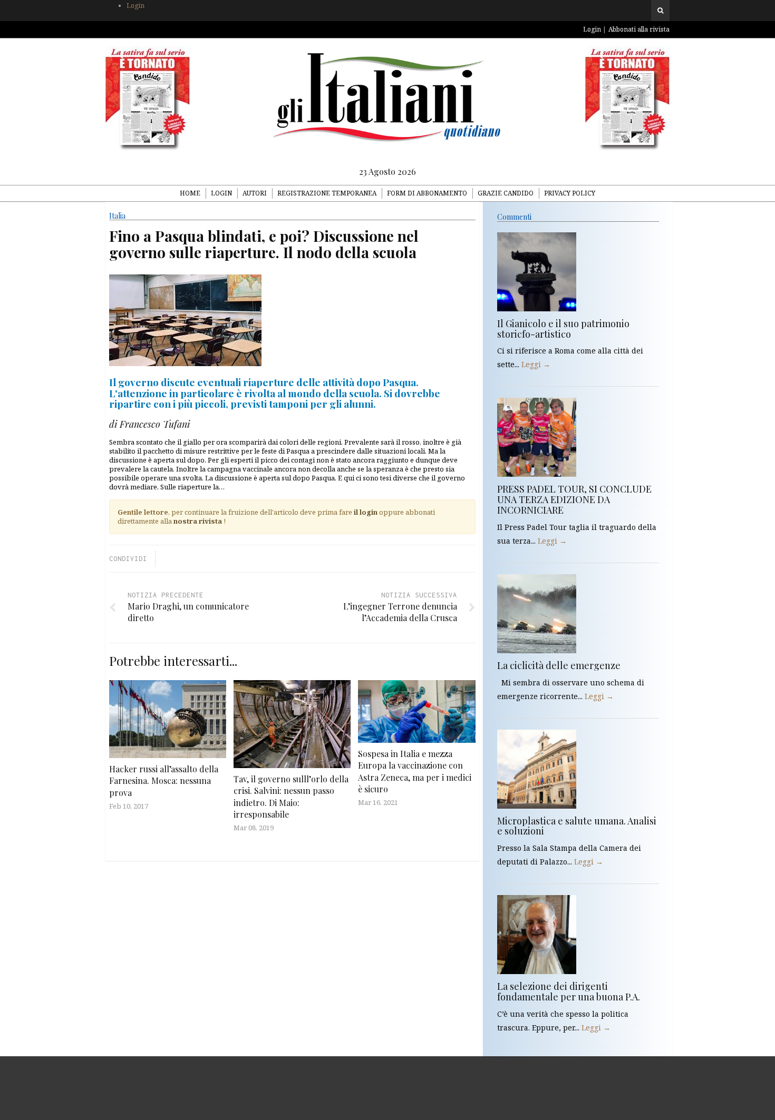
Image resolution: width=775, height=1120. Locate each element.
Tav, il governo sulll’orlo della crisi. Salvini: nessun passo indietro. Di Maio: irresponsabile (291, 796)
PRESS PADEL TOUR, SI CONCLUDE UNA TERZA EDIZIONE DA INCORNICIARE (574, 499)
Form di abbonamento (427, 193)
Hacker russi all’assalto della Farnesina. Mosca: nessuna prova (163, 780)
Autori (255, 193)
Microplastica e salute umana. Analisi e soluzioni (576, 826)
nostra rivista (197, 521)
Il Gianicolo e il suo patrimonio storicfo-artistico (563, 328)
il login (365, 512)
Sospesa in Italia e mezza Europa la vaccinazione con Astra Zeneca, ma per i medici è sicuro (414, 771)
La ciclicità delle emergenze (559, 665)
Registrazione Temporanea (326, 193)
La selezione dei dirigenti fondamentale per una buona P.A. (568, 991)
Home (190, 193)
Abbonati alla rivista (639, 29)
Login (135, 5)
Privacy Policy (569, 193)
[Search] (660, 10)
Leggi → (535, 364)
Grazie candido (506, 193)
